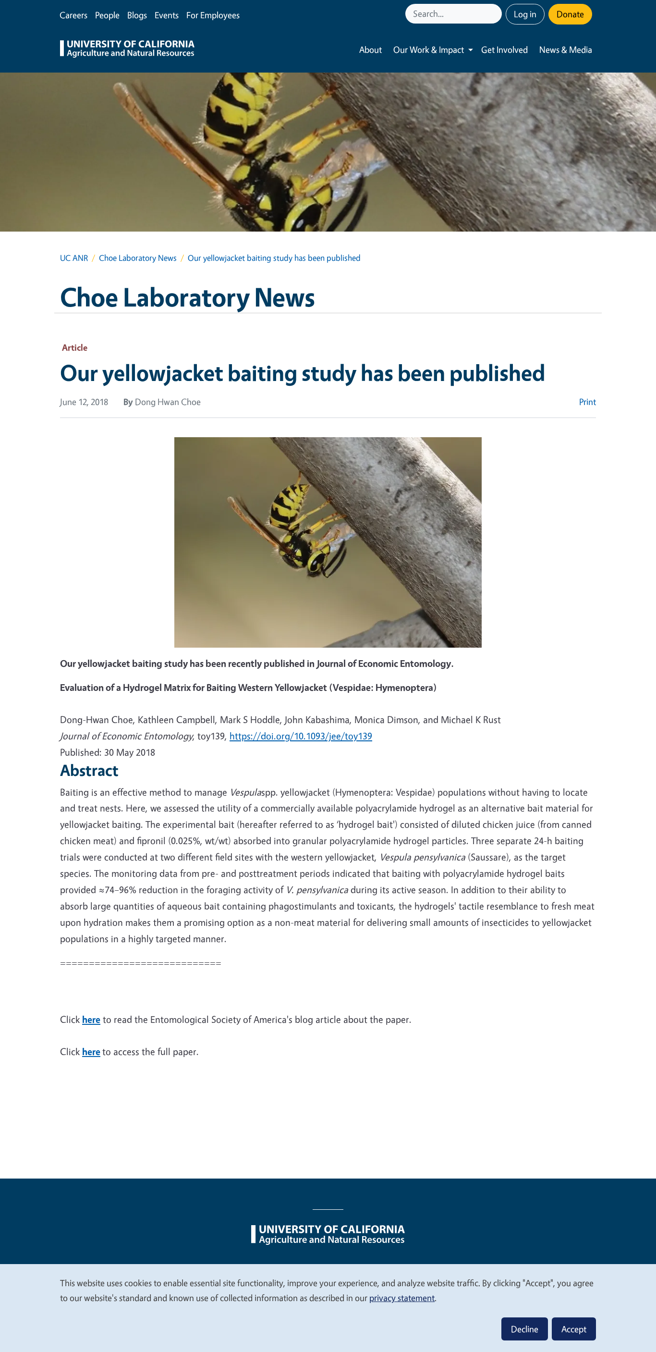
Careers (73, 15)
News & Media (565, 49)
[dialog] (328, 1307)
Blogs (137, 15)
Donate (570, 14)
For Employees (213, 15)
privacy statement (402, 1297)
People (107, 15)
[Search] (495, 14)
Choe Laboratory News (138, 258)
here (91, 1019)
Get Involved (504, 49)
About (370, 49)
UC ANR (74, 258)
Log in (525, 14)
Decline (524, 1329)
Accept (573, 1329)
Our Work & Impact (428, 49)
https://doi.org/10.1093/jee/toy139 (301, 736)
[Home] (127, 50)
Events (167, 15)
